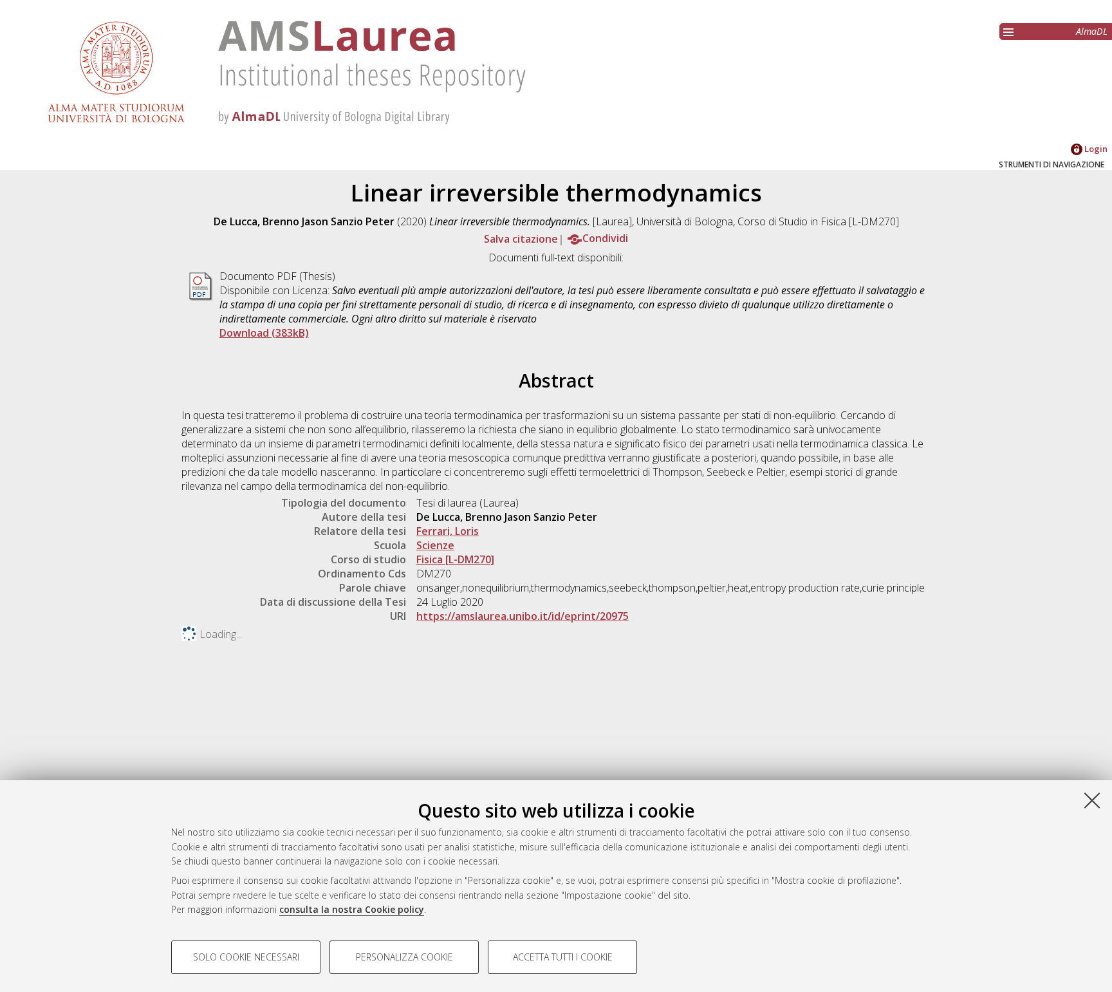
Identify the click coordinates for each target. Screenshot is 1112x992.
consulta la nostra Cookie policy (351, 909)
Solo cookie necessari (246, 957)
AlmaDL (1091, 31)
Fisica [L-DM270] (455, 559)
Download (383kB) (264, 333)
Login (1094, 148)
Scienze (435, 545)
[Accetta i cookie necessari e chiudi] (1092, 800)
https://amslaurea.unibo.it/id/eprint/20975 (522, 616)
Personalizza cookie (404, 957)
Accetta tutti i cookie (563, 957)
